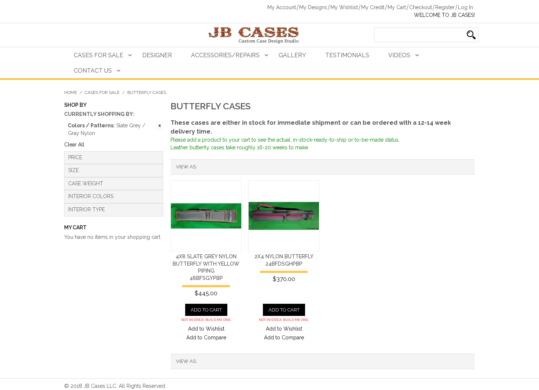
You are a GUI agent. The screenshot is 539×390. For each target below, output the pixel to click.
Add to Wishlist (206, 329)
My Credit (372, 7)
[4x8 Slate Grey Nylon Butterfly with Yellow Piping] (206, 215)
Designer (157, 55)
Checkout (420, 7)
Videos (399, 55)
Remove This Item (159, 125)
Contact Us (93, 70)
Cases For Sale (98, 55)
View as (186, 167)
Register (445, 7)
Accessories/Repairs (225, 55)
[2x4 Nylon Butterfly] (283, 215)
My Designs (313, 7)
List (217, 166)
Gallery (292, 55)
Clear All (74, 144)
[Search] (471, 35)
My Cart (397, 7)
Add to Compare (206, 337)
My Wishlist (344, 7)
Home (70, 92)
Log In (465, 7)
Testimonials (347, 55)
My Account (281, 7)
